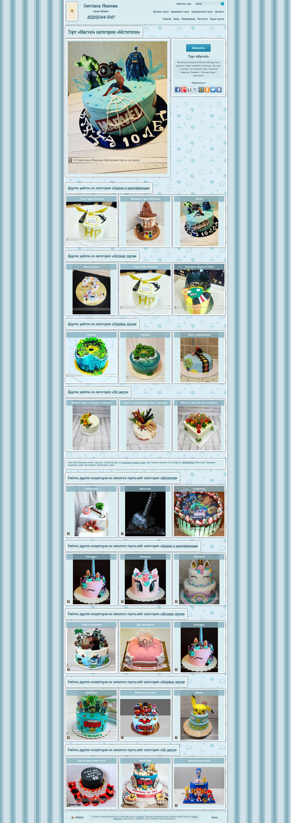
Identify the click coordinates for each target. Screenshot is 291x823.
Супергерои (91, 488)
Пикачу (199, 692)
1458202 (79, 817)
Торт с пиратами (92, 624)
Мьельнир (145, 488)
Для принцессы (145, 624)
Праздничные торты (202, 11)
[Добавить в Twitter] (213, 89)
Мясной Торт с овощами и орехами (91, 402)
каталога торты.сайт (134, 462)
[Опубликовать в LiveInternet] (189, 89)
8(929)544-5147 (100, 17)
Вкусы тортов (217, 18)
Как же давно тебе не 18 (91, 760)
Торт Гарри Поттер (91, 199)
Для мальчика (91, 267)
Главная (167, 18)
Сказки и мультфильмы (130, 188)
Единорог (91, 556)
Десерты (219, 11)
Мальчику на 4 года (199, 760)
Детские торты (161, 11)
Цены (176, 18)
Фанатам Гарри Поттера (145, 199)
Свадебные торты (180, 11)
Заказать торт (183, 3)
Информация (188, 18)
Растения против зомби (199, 267)
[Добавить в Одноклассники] (207, 89)
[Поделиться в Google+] (183, 89)
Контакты (203, 18)
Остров (91, 335)
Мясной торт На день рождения (199, 402)
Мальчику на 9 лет (145, 692)
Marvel (199, 199)
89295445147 (188, 462)
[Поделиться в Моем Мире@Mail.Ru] (201, 89)
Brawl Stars (92, 692)
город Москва (100, 11)
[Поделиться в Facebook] (177, 89)
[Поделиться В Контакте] (219, 89)
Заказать (198, 48)
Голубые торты (124, 324)
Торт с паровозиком (199, 335)
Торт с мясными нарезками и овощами (145, 402)
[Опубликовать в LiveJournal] (195, 89)
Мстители (169, 478)
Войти (215, 817)
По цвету (120, 392)
